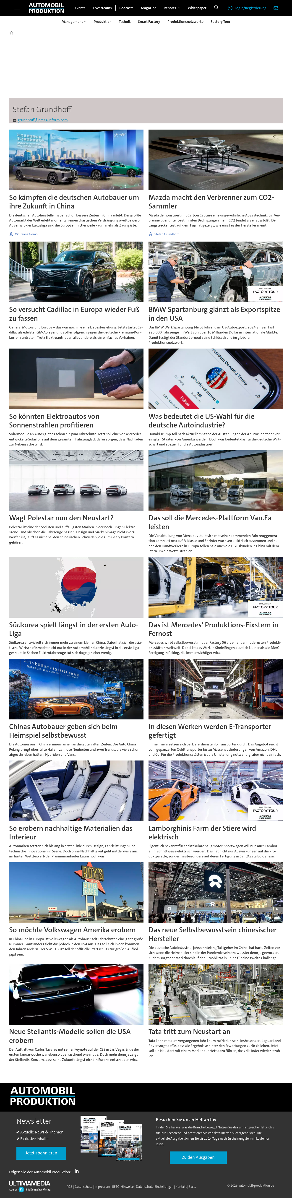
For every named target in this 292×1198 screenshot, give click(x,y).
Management (72, 21)
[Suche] (216, 8)
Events (80, 7)
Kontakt (181, 1187)
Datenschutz (83, 1187)
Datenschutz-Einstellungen (154, 1187)
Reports (170, 7)
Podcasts (126, 7)
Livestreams (102, 7)
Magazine (148, 7)
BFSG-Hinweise (123, 1187)
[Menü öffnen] (17, 7)
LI (77, 1171)
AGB (70, 1187)
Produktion (103, 21)
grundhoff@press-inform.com (43, 119)
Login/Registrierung (250, 7)
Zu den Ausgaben (198, 1157)
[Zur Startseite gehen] (46, 8)
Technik (125, 21)
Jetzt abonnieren (41, 1153)
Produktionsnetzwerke (185, 21)
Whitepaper (197, 7)
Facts (192, 1187)
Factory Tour (220, 21)
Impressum (102, 1187)
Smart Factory (149, 21)
